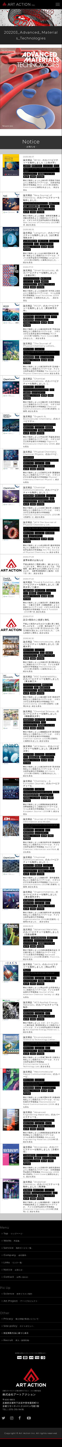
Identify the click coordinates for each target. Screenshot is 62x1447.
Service (18, 1247)
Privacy (21, 1318)
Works (12, 1240)
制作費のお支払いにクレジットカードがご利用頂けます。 (31, 1353)
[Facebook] (20, 1416)
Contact (16, 1276)
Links (13, 1262)
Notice (13, 1269)
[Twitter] (4, 1416)
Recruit (17, 1340)
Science (18, 1293)
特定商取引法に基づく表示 (16, 1333)
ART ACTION (21, 4)
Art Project (21, 1300)
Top (13, 1233)
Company (15, 1255)
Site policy (19, 1325)
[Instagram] (12, 1416)
